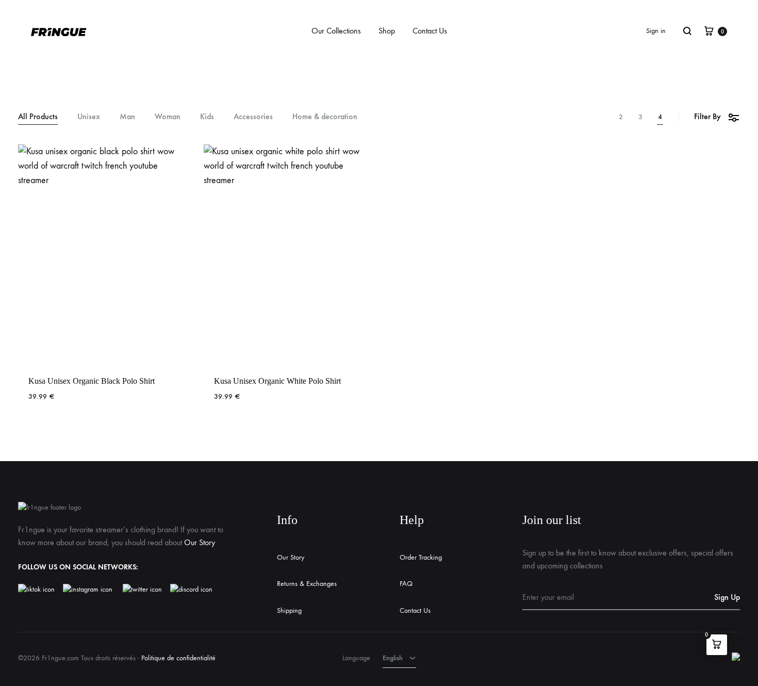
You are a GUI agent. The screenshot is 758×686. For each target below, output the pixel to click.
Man (127, 116)
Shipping (289, 610)
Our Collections (336, 31)
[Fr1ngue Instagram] (93, 589)
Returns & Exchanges (307, 583)
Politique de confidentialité (178, 658)
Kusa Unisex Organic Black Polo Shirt (91, 381)
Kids (207, 116)
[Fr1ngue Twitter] (142, 589)
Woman (167, 116)
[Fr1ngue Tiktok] (38, 589)
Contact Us (430, 31)
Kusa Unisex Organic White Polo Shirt (277, 381)
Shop (386, 31)
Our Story (199, 542)
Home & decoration (324, 116)
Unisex (88, 116)
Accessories (253, 116)
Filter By (707, 116)
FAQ (406, 583)
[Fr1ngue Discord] (191, 589)
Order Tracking (421, 557)
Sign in (656, 30)
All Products (38, 116)
